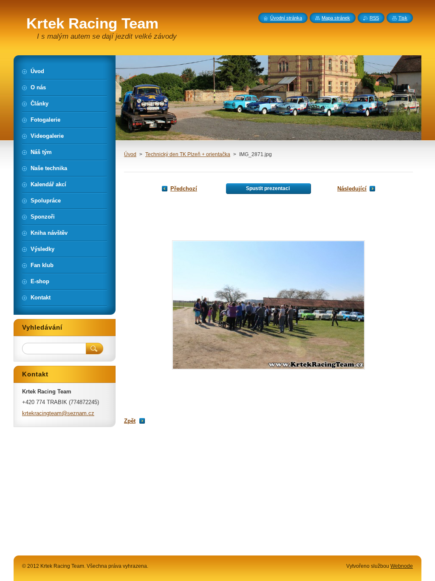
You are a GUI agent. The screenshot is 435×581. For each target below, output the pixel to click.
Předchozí (183, 188)
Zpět (130, 421)
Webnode (401, 566)
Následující (352, 188)
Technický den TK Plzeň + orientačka (187, 154)
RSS (374, 17)
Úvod (130, 154)
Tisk (402, 17)
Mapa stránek (336, 17)
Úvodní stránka (286, 17)
